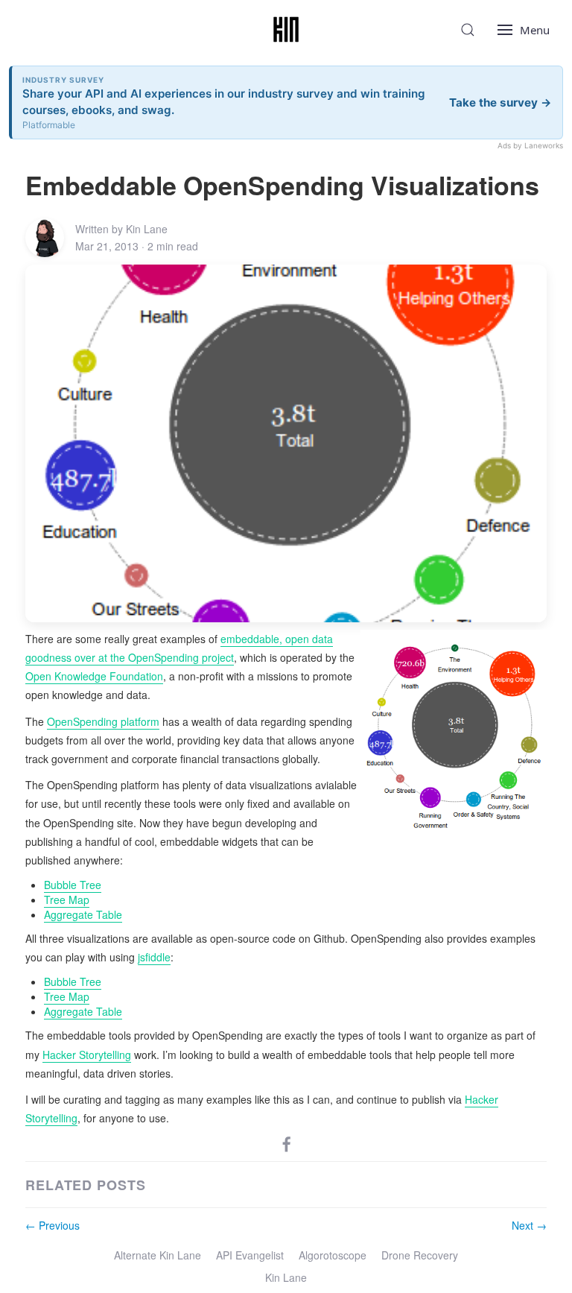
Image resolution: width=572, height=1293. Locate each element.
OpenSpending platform (103, 721)
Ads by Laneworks (530, 145)
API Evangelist (250, 1255)
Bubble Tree (72, 884)
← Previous (52, 1225)
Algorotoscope (332, 1255)
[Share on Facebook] (287, 1142)
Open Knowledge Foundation (94, 675)
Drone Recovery (419, 1255)
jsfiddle (154, 956)
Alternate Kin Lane (157, 1255)
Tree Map (66, 899)
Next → (529, 1225)
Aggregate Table (83, 914)
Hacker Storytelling (86, 1054)
